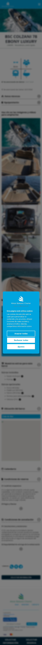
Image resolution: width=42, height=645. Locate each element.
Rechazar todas (21, 340)
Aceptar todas (21, 333)
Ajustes (21, 346)
